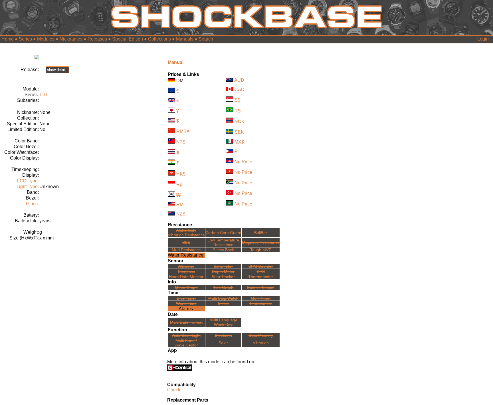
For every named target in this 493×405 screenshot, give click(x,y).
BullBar (260, 232)
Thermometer (260, 276)
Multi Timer (261, 298)
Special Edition (127, 39)
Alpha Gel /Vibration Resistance (186, 232)
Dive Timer (186, 298)
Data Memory (260, 335)
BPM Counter (260, 266)
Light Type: (28, 186)
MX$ (239, 142)
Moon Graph (186, 287)
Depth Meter (223, 271)
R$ (238, 110)
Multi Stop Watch (223, 298)
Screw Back (223, 249)
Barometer (223, 266)
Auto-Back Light (186, 335)
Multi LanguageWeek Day (223, 322)
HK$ (180, 174)
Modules (45, 39)
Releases (97, 39)
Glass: (32, 203)
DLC (186, 242)
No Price (243, 161)
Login (483, 39)
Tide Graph (223, 287)
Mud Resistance (186, 249)
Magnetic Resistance (261, 242)
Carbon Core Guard (223, 232)
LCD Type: (28, 180)
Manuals (184, 39)
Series (25, 39)
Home (7, 39)
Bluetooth (223, 335)
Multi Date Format (186, 322)
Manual (175, 62)
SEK (239, 132)
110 (43, 94)
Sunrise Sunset (260, 287)
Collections (159, 39)
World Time (186, 303)
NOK (240, 121)
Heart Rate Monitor (186, 276)
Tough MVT (260, 249)
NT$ (180, 142)
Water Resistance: (186, 255)
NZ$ (180, 213)
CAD (240, 89)
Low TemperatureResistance (223, 242)
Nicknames (71, 39)
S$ (237, 100)
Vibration (261, 342)
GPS (260, 271)
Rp (179, 184)
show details (57, 70)
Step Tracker (223, 276)
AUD (239, 80)
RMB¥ (182, 131)
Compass (186, 271)
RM (179, 204)
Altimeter (186, 266)
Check (173, 389)
